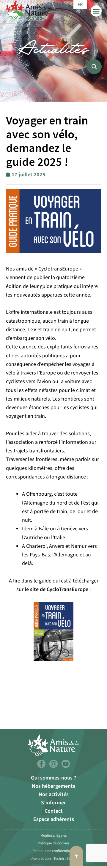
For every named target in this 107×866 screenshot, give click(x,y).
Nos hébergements (53, 786)
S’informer (53, 802)
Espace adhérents (53, 819)
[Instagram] (53, 764)
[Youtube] (66, 764)
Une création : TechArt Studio (53, 858)
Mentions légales (53, 835)
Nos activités (54, 794)
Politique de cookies (53, 843)
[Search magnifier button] (94, 67)
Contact (54, 811)
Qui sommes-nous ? (53, 778)
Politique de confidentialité (53, 851)
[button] (96, 11)
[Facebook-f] (41, 764)
